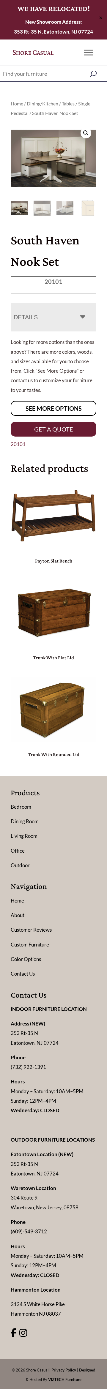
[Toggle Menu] (88, 52)
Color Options (26, 959)
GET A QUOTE (53, 429)
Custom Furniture (30, 944)
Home (17, 103)
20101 (18, 444)
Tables (68, 103)
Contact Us (23, 974)
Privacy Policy (63, 1370)
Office (18, 851)
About (17, 915)
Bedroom (21, 807)
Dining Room (25, 821)
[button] (86, 133)
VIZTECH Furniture (64, 1379)
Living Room (24, 836)
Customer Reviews (31, 930)
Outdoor (20, 865)
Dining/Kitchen (42, 103)
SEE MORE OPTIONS (54, 408)
